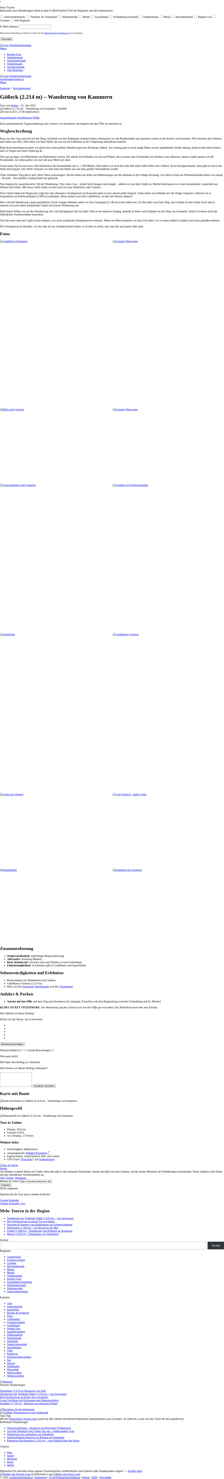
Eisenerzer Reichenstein (36, 986)
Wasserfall (12, 1369)
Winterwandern (15, 1375)
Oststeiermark (150, 16)
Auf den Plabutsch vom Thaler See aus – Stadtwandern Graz (40, 1431)
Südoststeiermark (16, 60)
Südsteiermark (69, 16)
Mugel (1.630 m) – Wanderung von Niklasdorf (33, 1234)
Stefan (15, 105)
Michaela (12, 1458)
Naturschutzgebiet (17, 1344)
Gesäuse (4, 20)
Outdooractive (47, 1159)
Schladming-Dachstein (125, 16)
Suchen (4, 1240)
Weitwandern (14, 1372)
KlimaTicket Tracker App (23, 1418)
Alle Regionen (21, 20)
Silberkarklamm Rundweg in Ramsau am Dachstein (35, 1437)
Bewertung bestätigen (12, 1044)
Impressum (41, 1477)
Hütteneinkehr (15, 1334)
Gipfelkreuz (13, 1325)
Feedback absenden (44, 1086)
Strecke (11, 1363)
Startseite (5, 88)
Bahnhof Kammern (38, 1153)
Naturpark (12, 1341)
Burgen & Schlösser (18, 1312)
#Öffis (36, 117)
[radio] (115, 1025)
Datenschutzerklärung (68, 1477)
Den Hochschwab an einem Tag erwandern (31, 1221)
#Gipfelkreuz (24, 117)
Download (27, 1159)
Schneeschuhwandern (19, 1356)
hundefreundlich (16, 1331)
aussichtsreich (14, 1306)
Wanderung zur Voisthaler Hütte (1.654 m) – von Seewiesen (40, 1218)
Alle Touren (7, 1177)
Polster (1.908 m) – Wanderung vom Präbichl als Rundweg (39, 1230)
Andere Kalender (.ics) (12, 1203)
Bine (9, 1452)
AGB (52, 1477)
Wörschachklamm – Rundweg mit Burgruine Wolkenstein (39, 1427)
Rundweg (12, 1353)
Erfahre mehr (135, 1471)
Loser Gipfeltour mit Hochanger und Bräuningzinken (29, 1400)
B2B (94, 1477)
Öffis (10, 1350)
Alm (9, 1303)
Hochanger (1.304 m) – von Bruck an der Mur (32, 1227)
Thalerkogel (66, 986)
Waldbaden (13, 1366)
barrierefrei (13, 1309)
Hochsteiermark (184, 16)
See (9, 1360)
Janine (10, 1455)
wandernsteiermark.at (12, 79)
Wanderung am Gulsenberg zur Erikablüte (30, 1434)
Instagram (20, 1177)
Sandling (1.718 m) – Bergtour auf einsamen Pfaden (29, 1403)
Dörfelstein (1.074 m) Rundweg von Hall (23, 1390)
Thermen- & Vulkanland (43, 16)
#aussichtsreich (8, 117)
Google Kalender (9, 1200)
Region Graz (204, 16)
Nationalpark (14, 1338)
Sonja (10, 1461)
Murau (167, 16)
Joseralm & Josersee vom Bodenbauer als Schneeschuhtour (39, 1224)
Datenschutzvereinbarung (56, 33)
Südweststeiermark (14, 16)
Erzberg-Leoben (16, 1259)
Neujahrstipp (14, 1347)
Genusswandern (16, 1322)
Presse (85, 1477)
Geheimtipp (13, 1319)
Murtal (86, 16)
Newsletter (105, 1477)
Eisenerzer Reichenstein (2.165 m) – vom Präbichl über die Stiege (43, 1440)
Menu (3, 48)
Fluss (10, 1315)
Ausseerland (101, 16)
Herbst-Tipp (13, 1328)
